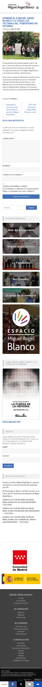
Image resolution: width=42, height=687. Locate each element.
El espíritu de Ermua (21, 603)
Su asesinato (21, 601)
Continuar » (37, 679)
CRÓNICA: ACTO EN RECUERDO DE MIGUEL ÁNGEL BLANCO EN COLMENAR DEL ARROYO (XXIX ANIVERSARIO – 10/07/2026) (19, 519)
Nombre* (6, 456)
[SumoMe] (38, 684)
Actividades (21, 623)
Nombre (7, 166)
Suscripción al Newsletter (21, 648)
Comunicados (21, 646)
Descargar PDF (12, 422)
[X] (21, 684)
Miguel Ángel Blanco (21, 595)
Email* (5, 447)
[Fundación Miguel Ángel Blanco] (21, 5)
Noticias (14, 99)
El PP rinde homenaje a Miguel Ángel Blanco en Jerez (30, 108)
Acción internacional (21, 629)
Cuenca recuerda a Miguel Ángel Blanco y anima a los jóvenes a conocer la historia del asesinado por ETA (21, 484)
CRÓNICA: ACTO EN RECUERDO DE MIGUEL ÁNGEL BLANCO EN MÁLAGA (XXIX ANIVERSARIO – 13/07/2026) (21, 510)
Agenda (21, 655)
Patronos (21, 612)
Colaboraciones (21, 634)
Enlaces (21, 653)
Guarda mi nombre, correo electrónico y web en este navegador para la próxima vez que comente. (20, 188)
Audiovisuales (21, 658)
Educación (21, 631)
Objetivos (21, 615)
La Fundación (21, 609)
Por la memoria (21, 626)
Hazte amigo (21, 617)
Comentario (9, 139)
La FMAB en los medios (21, 660)
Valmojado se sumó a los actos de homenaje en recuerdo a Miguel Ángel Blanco (12, 109)
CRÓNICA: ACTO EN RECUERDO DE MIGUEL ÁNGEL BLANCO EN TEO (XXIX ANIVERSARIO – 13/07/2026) (20, 502)
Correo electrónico (13, 175)
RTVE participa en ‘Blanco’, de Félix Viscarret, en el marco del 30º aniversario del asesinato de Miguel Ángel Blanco (21, 493)
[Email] (29, 684)
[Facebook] (12, 684)
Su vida (21, 598)
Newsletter (21, 643)
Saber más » (27, 679)
